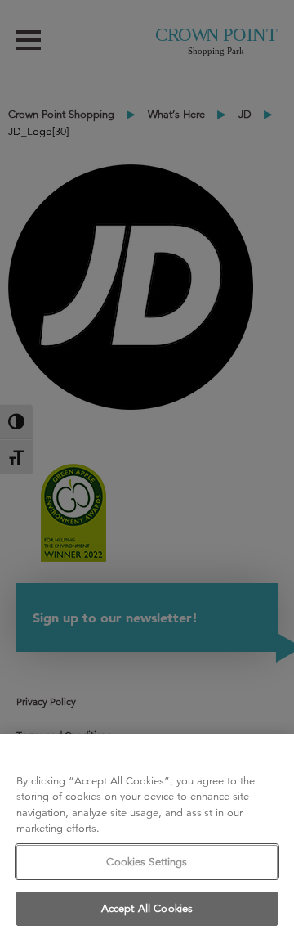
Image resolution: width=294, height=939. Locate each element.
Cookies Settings (146, 862)
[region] (147, 836)
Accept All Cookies (147, 908)
